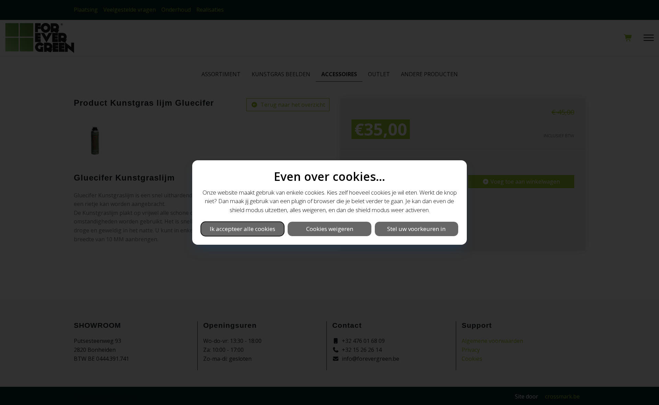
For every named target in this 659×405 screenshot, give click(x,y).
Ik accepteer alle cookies (242, 229)
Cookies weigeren (329, 229)
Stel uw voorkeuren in (416, 229)
